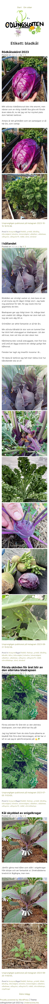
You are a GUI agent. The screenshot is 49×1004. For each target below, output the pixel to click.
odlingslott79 (14, 237)
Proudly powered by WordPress (14, 1000)
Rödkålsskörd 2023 (15, 52)
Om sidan (27, 7)
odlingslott (5, 237)
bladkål (23, 231)
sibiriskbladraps (7, 660)
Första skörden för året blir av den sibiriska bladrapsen (22, 669)
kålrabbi (4, 655)
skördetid (33, 237)
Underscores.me (31, 1002)
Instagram (12, 231)
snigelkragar (6, 989)
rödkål (22, 237)
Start (19, 7)
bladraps (30, 652)
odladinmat (42, 234)
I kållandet (9, 243)
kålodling (36, 231)
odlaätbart (33, 234)
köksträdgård (6, 234)
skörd (27, 237)
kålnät (42, 981)
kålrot (10, 655)
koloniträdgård (24, 234)
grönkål (29, 231)
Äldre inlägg (24, 994)
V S (24, 55)
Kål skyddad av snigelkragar (21, 813)
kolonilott (15, 234)
